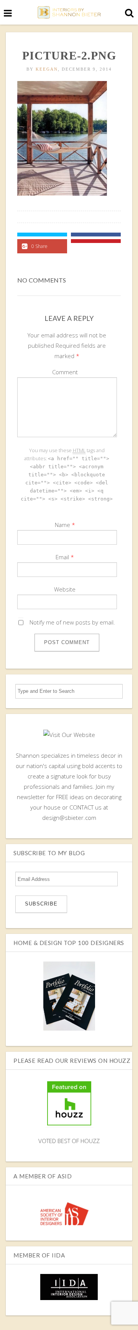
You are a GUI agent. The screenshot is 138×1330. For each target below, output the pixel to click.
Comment (65, 372)
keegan (47, 69)
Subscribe (41, 904)
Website (65, 589)
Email (62, 557)
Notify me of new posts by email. (72, 622)
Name (62, 525)
